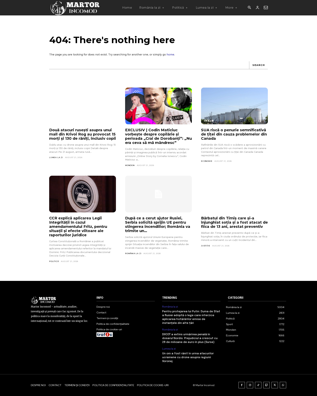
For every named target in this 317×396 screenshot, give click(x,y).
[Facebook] (241, 385)
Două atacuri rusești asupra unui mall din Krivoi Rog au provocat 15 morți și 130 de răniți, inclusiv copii (82, 134)
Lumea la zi (56, 157)
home (170, 54)
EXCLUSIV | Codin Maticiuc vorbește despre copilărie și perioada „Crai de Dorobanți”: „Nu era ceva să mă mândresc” (158, 136)
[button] (249, 8)
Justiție (205, 246)
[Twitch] (266, 385)
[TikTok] (258, 385)
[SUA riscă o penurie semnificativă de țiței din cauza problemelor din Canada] (234, 106)
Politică (54, 261)
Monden (130, 165)
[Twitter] (275, 385)
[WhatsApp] (283, 385)
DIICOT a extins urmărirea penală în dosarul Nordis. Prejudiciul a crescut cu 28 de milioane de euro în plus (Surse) (190, 338)
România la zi (133, 253)
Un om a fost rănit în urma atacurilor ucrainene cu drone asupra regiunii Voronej (188, 357)
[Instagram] (250, 385)
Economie (206, 161)
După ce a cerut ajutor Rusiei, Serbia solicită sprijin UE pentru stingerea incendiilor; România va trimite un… (157, 224)
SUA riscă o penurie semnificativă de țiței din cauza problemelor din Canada (234, 134)
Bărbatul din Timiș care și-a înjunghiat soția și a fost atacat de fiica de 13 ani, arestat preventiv (234, 222)
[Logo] (74, 7)
